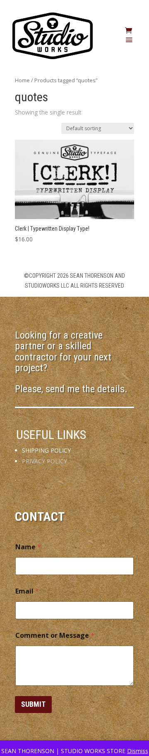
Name (28, 547)
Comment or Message (54, 635)
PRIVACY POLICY (44, 461)
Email (27, 591)
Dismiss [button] (137, 751)
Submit (33, 704)
